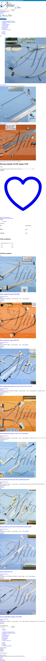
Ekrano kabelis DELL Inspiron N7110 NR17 (11, 616)
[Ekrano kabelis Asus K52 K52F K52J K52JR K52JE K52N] (18, 477)
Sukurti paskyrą (3, 655)
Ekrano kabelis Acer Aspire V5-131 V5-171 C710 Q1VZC (14, 433)
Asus (7, 481)
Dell (7, 619)
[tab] (4, 221)
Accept (1, 657)
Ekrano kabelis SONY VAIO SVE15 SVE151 (9, 161)
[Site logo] (7, 8)
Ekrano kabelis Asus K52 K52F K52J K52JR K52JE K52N (14, 479)
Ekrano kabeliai (6, 85)
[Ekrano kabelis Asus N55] (18, 569)
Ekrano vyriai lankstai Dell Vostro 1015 (7, 122)
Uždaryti (1, 648)
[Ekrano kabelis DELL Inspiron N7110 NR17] (18, 614)
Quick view (2, 300)
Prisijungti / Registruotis (6, 645)
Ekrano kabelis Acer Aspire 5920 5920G (10, 294)
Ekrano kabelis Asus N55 (6, 571)
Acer (10, 85)
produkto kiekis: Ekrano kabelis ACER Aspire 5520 (11, 168)
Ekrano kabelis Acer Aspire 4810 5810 (9, 340)
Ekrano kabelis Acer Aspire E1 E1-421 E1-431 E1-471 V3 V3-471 (16, 386)
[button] (1, 299)
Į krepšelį (2, 170)
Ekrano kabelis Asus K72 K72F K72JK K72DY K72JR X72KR (15, 526)
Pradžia (1, 85)
